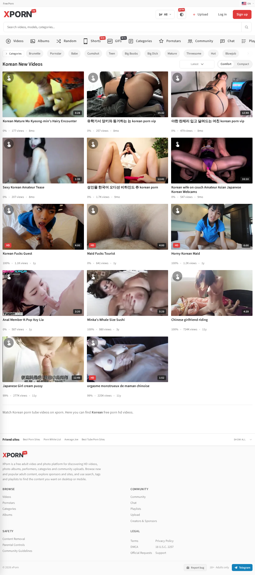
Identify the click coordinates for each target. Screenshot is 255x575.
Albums (7, 515)
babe (74, 53)
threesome (194, 53)
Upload (135, 515)
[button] (250, 54)
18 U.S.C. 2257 (164, 547)
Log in (222, 14)
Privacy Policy (164, 541)
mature (172, 53)
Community (138, 497)
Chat (133, 503)
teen (112, 53)
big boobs (131, 53)
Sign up (242, 14)
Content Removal (13, 539)
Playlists (135, 509)
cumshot (93, 53)
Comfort (226, 64)
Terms (134, 541)
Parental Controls (13, 545)
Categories (15, 54)
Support (160, 553)
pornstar (56, 53)
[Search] (246, 27)
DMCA (134, 547)
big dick (152, 53)
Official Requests (141, 553)
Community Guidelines (17, 551)
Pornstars (8, 503)
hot (213, 53)
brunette (34, 53)
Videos (6, 497)
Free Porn (8, 3)
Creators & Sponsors (143, 521)
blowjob (230, 53)
